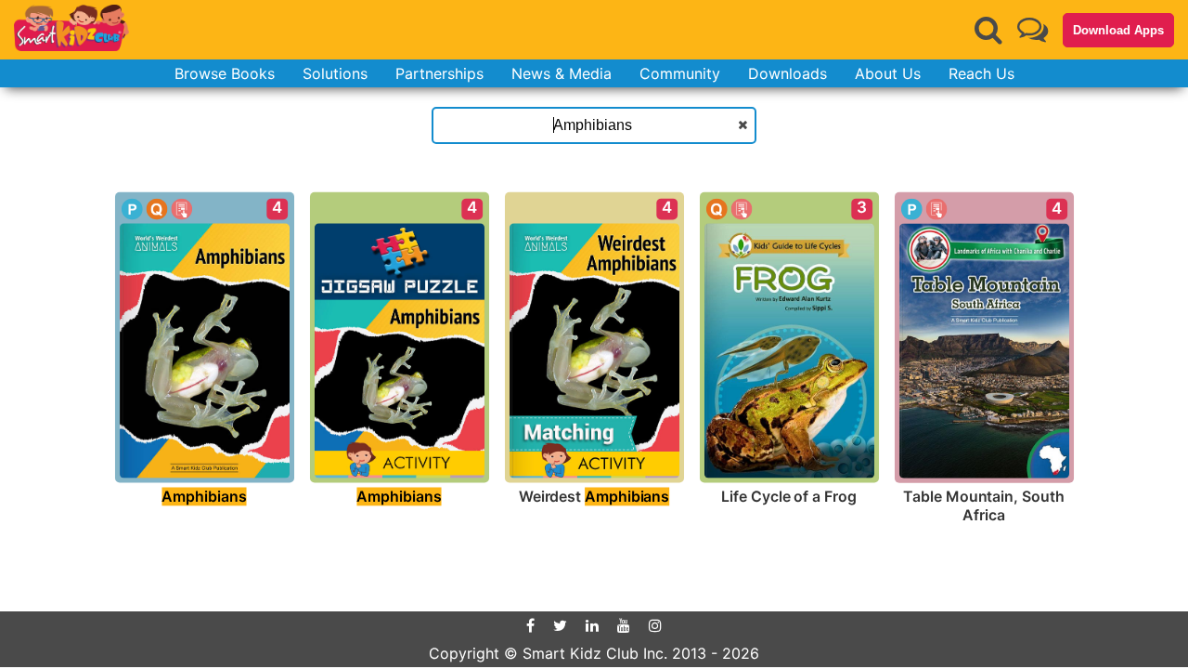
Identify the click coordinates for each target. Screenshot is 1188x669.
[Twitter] (560, 625)
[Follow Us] (1032, 29)
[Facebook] (530, 625)
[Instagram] (655, 625)
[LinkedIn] (592, 625)
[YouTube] (624, 625)
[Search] (988, 30)
